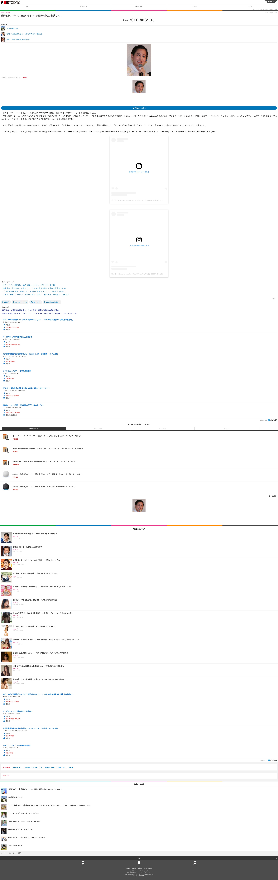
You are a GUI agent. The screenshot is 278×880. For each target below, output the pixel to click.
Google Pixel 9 (50, 767)
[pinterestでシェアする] (147, 20)
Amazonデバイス (33, 428)
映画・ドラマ (36, 302)
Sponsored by (263, 420)
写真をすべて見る (140, 108)
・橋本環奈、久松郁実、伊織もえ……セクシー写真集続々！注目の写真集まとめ (33, 288)
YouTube (195, 864)
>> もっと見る (271, 496)
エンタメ (194, 6)
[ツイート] (131, 20)
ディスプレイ (162, 428)
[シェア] (136, 20)
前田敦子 (7, 302)
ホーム (28, 6)
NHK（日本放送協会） (53, 302)
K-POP (71, 767)
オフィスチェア (98, 428)
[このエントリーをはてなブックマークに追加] (152, 20)
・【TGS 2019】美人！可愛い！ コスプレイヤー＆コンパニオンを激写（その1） (33, 291)
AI (41, 767)
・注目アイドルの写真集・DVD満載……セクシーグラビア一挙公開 (28, 285)
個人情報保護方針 (148, 868)
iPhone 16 (16, 767)
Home (83, 864)
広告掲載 (134, 868)
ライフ (250, 6)
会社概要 (140, 868)
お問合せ (128, 868)
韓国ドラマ (62, 767)
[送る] (142, 20)
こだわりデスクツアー (30, 767)
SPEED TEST (139, 6)
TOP (139, 858)
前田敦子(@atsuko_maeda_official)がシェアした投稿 (130, 200)
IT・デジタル (83, 6)
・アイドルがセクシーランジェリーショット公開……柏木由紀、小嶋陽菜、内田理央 (35, 294)
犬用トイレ (227, 428)
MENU (270, 1)
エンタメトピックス (21, 302)
